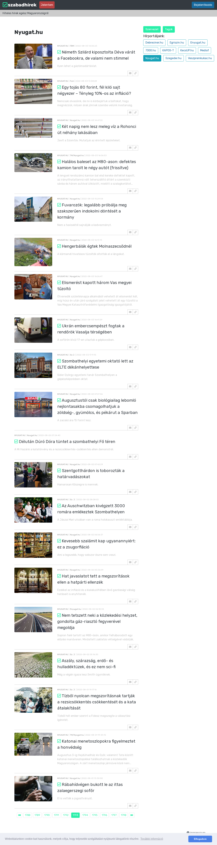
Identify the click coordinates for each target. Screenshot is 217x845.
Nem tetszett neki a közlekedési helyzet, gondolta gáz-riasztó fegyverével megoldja (97, 621)
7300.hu (150, 50)
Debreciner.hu (154, 42)
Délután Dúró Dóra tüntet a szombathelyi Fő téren (67, 441)
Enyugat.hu (197, 42)
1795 (94, 815)
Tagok (169, 29)
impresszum (197, 832)
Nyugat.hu (152, 58)
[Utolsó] (131, 815)
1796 (104, 815)
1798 (123, 815)
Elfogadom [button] (200, 839)
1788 (27, 815)
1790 (47, 815)
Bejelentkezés (203, 4)
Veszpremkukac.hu (200, 58)
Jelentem (47, 4)
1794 (85, 815)
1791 (56, 815)
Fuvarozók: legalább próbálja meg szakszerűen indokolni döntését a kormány (92, 211)
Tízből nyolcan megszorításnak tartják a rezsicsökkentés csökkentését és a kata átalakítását (96, 701)
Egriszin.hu (177, 42)
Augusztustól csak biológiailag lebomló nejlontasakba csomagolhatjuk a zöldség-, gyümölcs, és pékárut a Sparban (97, 406)
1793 (75, 815)
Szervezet (152, 29)
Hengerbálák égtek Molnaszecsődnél (97, 246)
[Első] (19, 815)
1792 (65, 815)
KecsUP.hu (187, 50)
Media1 (204, 50)
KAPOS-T (168, 50)
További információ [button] (151, 838)
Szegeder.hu (173, 58)
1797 (114, 815)
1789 (37, 815)
